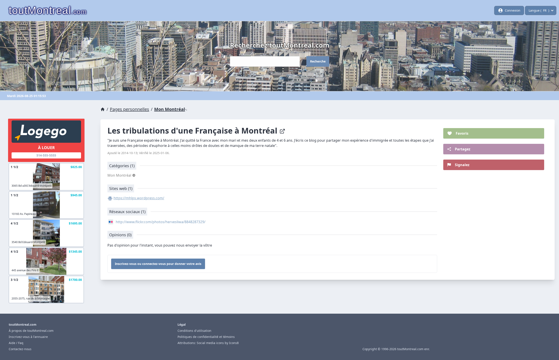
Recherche (318, 61)
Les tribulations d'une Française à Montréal (193, 130)
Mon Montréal (169, 109)
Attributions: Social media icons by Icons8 (208, 343)
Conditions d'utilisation (194, 331)
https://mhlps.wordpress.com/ (139, 198)
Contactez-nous (20, 349)
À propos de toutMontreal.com (31, 331)
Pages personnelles (129, 109)
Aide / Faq (16, 343)
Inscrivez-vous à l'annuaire (28, 337)
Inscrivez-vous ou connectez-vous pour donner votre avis (158, 264)
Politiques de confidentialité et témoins (206, 337)
